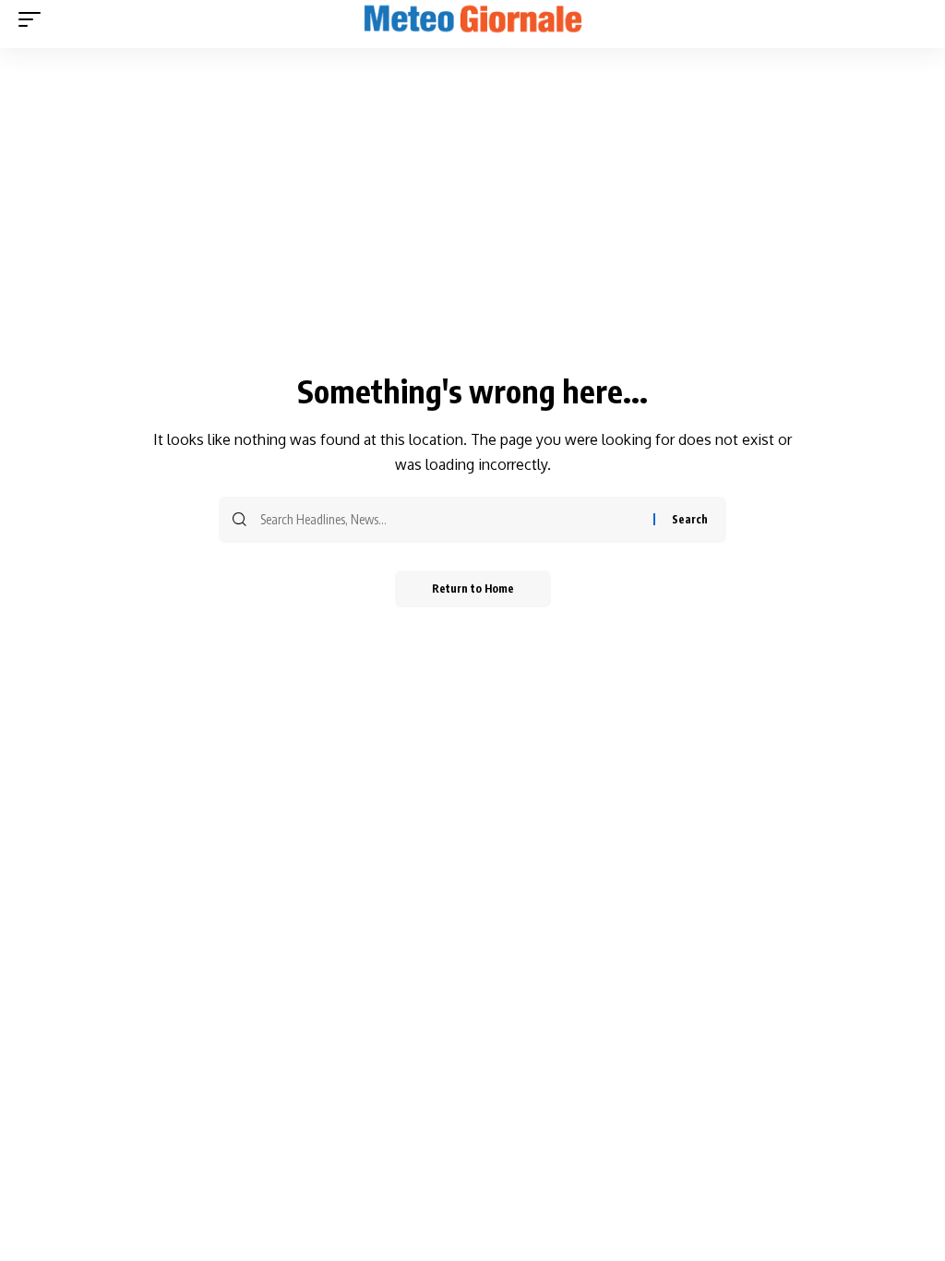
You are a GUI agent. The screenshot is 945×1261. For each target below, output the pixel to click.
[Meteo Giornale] (472, 19)
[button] (34, 19)
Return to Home (473, 588)
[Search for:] (449, 520)
